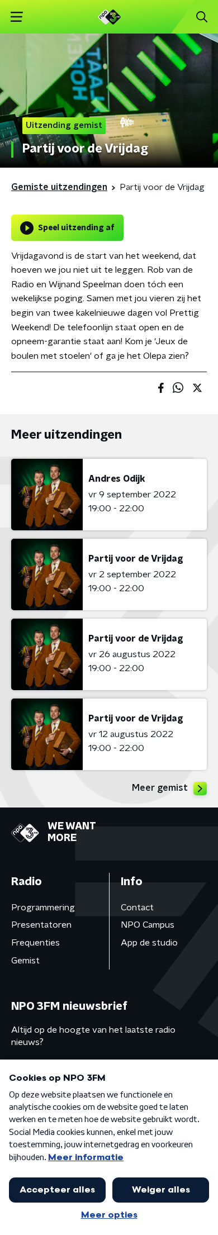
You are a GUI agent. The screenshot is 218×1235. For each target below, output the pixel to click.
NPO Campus (147, 924)
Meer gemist (160, 787)
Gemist (25, 960)
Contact (137, 907)
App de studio (149, 942)
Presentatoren (41, 924)
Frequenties (35, 942)
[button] (16, 17)
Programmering (43, 907)
